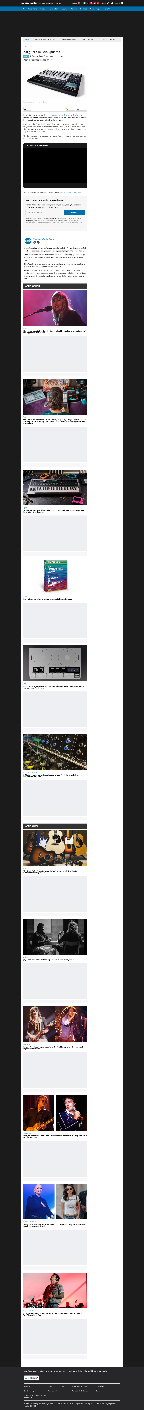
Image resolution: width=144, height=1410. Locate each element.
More (106, 9)
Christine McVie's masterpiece (44, 39)
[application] (55, 165)
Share (28, 109)
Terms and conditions (79, 1386)
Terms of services (50, 218)
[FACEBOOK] (35, 242)
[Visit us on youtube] (94, 3)
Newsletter (82, 109)
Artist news (32, 9)
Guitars (43, 9)
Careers (99, 1391)
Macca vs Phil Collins (68, 39)
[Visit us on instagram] (91, 3)
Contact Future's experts (56, 1386)
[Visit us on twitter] (88, 3)
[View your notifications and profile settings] (112, 3)
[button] (119, 3)
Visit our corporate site (98, 1371)
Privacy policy (101, 1386)
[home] (23, 8)
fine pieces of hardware (59, 115)
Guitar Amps (95, 9)
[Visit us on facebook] (84, 3)
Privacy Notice (30, 220)
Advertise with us (54, 1391)
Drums (64, 9)
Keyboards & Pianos (79, 9)
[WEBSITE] (39, 242)
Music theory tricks (89, 39)
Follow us (71, 109)
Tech (25, 46)
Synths (32, 46)
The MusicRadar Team (40, 56)
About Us (27, 1386)
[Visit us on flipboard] (98, 3)
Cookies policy (29, 1391)
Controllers (54, 9)
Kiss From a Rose (108, 39)
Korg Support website (70, 192)
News (26, 56)
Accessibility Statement (80, 1391)
